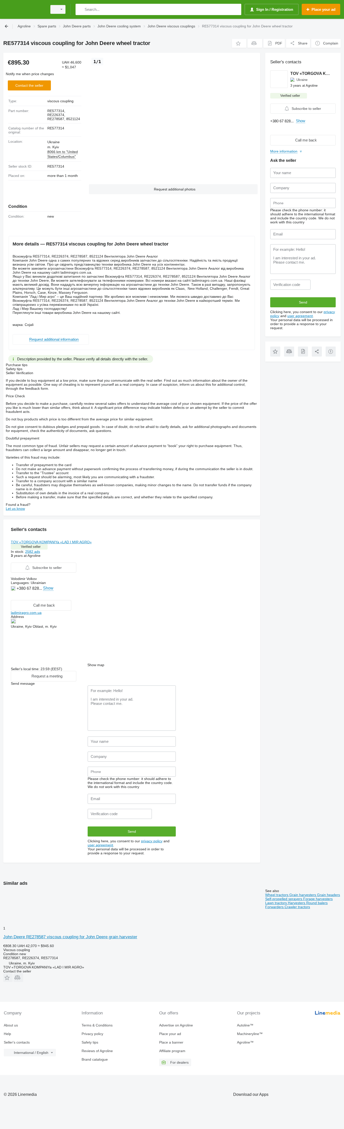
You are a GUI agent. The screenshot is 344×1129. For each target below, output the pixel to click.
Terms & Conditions (97, 1025)
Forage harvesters (318, 899)
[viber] (14, 596)
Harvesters (297, 903)
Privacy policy (92, 1034)
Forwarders (275, 907)
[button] (239, 43)
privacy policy (151, 841)
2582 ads (32, 552)
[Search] (80, 9)
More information (283, 151)
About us (11, 1025)
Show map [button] (95, 665)
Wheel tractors (277, 895)
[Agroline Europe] (24, 9)
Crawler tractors (297, 907)
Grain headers (328, 895)
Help (7, 1034)
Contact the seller (29, 85)
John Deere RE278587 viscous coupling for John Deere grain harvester (70, 937)
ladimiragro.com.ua (26, 613)
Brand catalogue (95, 1059)
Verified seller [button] (31, 547)
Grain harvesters (303, 895)
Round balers (317, 903)
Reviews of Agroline (97, 1051)
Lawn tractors (276, 903)
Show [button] (48, 588)
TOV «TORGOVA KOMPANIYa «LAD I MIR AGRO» (51, 542)
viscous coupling (60, 101)
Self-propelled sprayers (284, 899)
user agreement (100, 845)
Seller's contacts (17, 1042)
